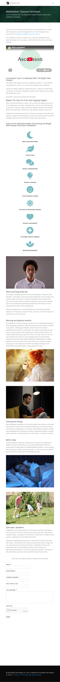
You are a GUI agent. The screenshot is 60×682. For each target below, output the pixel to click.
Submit (8, 617)
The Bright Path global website (31, 675)
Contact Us (16, 675)
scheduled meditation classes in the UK (27, 34)
